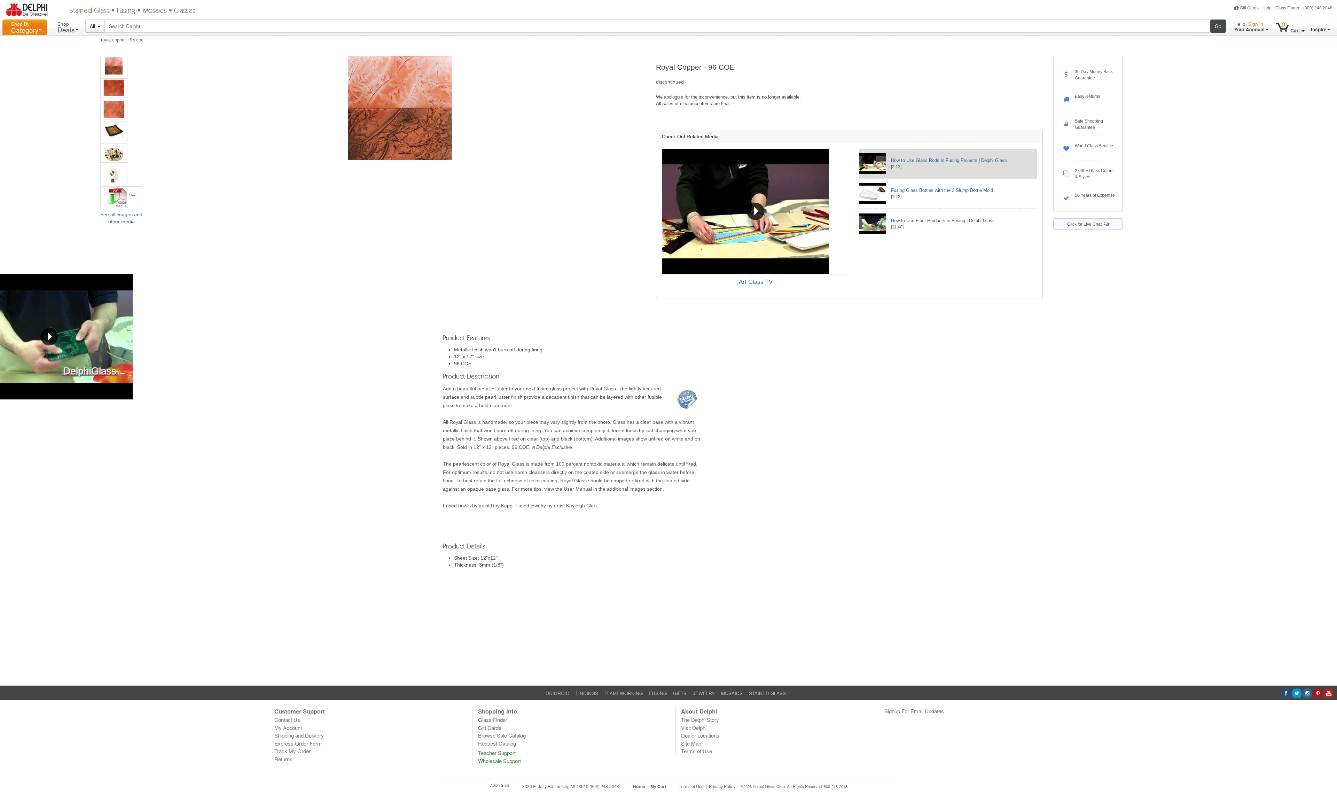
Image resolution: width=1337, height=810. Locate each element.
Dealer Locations (700, 735)
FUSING (658, 693)
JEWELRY (704, 693)
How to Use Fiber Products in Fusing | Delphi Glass (943, 220)
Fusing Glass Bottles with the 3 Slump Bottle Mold (942, 190)
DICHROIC (557, 693)
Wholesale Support (499, 760)
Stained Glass (89, 11)
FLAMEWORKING (623, 693)
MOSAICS (732, 693)
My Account (288, 727)
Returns (283, 759)
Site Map (691, 743)
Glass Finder (1287, 7)
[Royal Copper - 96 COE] (113, 66)
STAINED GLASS (767, 693)
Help (1267, 7)
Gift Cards (1249, 7)
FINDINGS (587, 693)
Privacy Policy (722, 786)
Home (639, 786)
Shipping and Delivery (299, 735)
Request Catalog (497, 743)
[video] (756, 211)
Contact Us (287, 719)
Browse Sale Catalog (502, 735)
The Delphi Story (700, 719)
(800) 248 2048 (1317, 7)
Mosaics (155, 11)
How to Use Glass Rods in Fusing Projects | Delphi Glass (949, 160)
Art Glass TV (756, 282)
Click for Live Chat (1085, 224)
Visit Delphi (693, 727)
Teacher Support (497, 752)
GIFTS (680, 693)
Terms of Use (696, 751)
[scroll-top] (1327, 790)
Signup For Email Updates (914, 711)
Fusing (126, 11)
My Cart (658, 786)
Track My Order (292, 751)
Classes (184, 11)
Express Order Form (298, 743)
